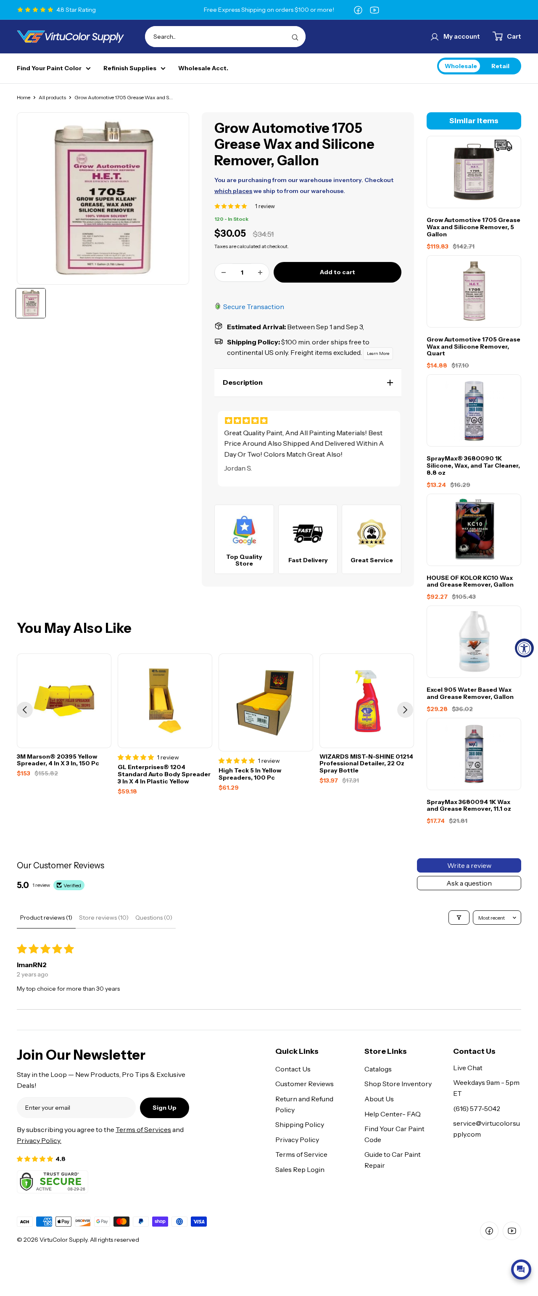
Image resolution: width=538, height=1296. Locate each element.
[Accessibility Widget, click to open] (524, 648)
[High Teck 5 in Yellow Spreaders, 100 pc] (266, 702)
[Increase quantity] (260, 272)
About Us (379, 1099)
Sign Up (165, 1107)
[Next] (405, 710)
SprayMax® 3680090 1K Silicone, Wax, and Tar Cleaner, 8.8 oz (473, 465)
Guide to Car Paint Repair (392, 1159)
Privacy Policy (297, 1139)
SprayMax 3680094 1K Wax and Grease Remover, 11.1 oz (469, 805)
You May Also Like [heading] (74, 628)
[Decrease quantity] (223, 272)
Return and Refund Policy (304, 1104)
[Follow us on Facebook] (358, 9)
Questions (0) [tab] (153, 917)
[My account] (434, 36)
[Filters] (458, 917)
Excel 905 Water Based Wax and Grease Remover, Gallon (470, 693)
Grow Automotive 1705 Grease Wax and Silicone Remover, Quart (473, 346)
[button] (307, 383)
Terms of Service (301, 1154)
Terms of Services (143, 1129)
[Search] (295, 36)
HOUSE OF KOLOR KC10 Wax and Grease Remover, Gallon (470, 581)
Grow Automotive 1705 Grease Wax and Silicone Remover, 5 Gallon (473, 227)
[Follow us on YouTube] (374, 9)
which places (233, 191)
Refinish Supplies (129, 68)
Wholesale (461, 65)
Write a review (469, 865)
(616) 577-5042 (476, 1108)
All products (52, 97)
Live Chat (468, 1067)
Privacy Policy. (39, 1140)
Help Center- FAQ (392, 1114)
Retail (500, 65)
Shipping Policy (299, 1124)
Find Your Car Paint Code (394, 1134)
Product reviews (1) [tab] (46, 917)
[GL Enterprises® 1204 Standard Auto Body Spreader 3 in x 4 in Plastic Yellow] (165, 701)
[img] (309, 420)
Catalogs (378, 1069)
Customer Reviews (304, 1083)
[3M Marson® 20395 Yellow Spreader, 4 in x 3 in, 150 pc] (64, 701)
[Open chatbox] (521, 1269)
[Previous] (25, 710)
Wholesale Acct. (203, 68)
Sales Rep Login (299, 1169)
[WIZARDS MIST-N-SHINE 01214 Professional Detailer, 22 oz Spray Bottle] (366, 701)
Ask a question (469, 883)
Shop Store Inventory (398, 1083)
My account (461, 36)
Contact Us (293, 1069)
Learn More (378, 353)
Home (23, 97)
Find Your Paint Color (49, 68)
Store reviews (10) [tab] (104, 917)
